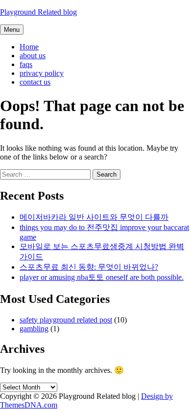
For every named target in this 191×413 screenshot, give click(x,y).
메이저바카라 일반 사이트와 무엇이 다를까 (94, 217)
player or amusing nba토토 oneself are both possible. (102, 277)
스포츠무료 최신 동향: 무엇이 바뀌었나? (89, 267)
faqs (26, 64)
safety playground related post (66, 320)
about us (33, 55)
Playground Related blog (38, 12)
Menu (12, 29)
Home (29, 47)
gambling (34, 328)
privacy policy (42, 73)
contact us (35, 82)
